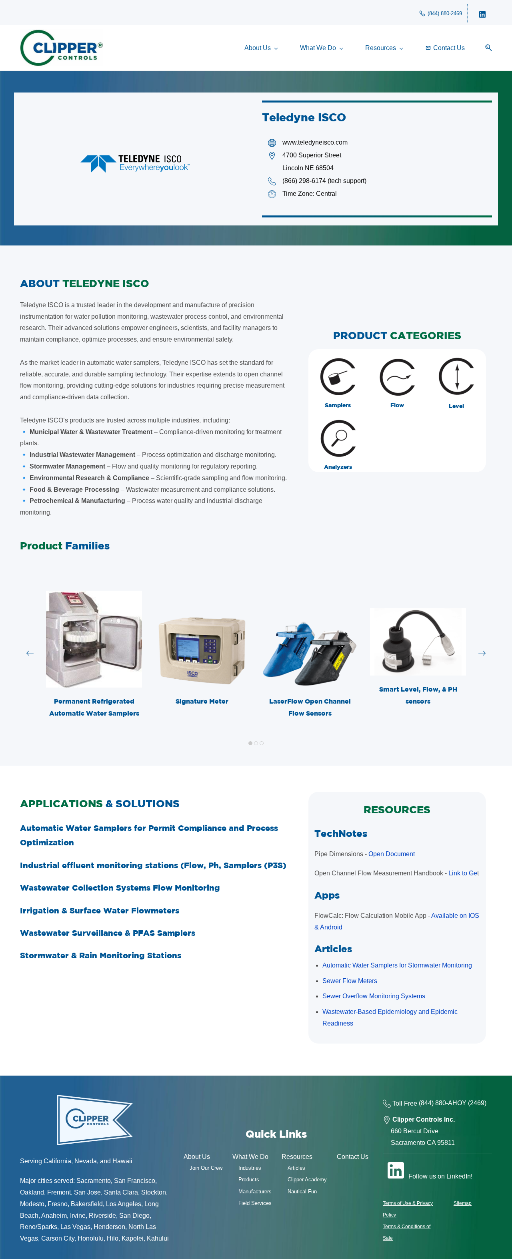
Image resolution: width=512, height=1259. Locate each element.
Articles (296, 1168)
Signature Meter (202, 701)
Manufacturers (255, 1192)
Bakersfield (87, 1204)
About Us (197, 1156)
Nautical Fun (302, 1192)
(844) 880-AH (438, 1103)
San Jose (87, 1192)
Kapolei (133, 1238)
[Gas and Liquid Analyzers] (338, 424)
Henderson (109, 1226)
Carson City (57, 1238)
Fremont (59, 1192)
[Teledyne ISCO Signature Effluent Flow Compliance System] (202, 620)
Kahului (158, 1238)
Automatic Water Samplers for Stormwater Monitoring (397, 965)
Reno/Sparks (38, 1226)
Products (248, 1180)
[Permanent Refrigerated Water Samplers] (94, 596)
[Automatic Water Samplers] (338, 362)
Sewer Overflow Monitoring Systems (373, 996)
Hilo (112, 1238)
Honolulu (91, 1238)
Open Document (391, 854)
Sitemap (463, 1203)
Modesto (32, 1204)
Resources (297, 1156)
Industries (249, 1168)
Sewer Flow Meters (349, 980)
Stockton (153, 1192)
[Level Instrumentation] (456, 362)
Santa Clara (121, 1192)
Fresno (58, 1204)
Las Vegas (75, 1226)
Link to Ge (462, 873)
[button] (485, 47)
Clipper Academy (307, 1180)
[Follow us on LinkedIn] (395, 1170)
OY (461, 1103)
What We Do (250, 1156)
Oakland (32, 1192)
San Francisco (134, 1180)
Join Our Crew (206, 1168)
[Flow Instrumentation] (397, 362)
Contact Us (352, 1156)
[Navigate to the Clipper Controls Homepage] (95, 1098)
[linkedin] (482, 13)
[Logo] (61, 47)
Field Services (255, 1203)
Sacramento (93, 1180)
